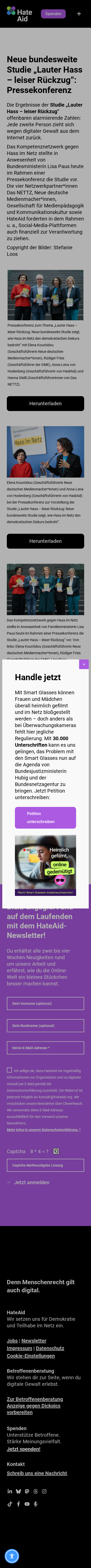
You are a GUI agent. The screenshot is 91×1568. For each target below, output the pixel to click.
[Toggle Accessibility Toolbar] (12, 1556)
